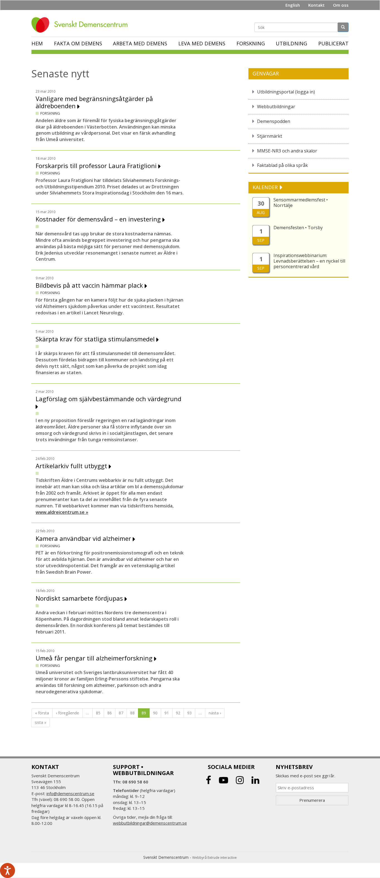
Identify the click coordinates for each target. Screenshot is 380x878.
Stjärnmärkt (269, 136)
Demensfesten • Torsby (298, 228)
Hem (37, 43)
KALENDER (266, 187)
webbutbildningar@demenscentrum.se (150, 823)
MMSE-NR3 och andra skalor (287, 151)
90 (155, 713)
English (292, 5)
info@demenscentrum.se (70, 793)
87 (121, 713)
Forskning (250, 43)
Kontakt (316, 5)
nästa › (215, 713)
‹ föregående (67, 713)
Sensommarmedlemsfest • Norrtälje (300, 202)
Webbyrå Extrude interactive (214, 857)
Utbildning (291, 43)
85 (98, 713)
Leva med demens (201, 43)
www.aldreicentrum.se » (62, 512)
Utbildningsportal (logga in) (286, 92)
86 (109, 713)
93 (189, 713)
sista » (40, 722)
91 (166, 713)
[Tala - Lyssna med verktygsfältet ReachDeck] (7, 870)
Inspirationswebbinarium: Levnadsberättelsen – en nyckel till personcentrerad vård (309, 261)
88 (132, 713)
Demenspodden (273, 121)
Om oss (341, 5)
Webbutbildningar (276, 106)
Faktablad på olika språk (282, 165)
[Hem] (81, 25)
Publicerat (333, 43)
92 (178, 713)
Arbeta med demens (140, 43)
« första (42, 713)
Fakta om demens (78, 43)
